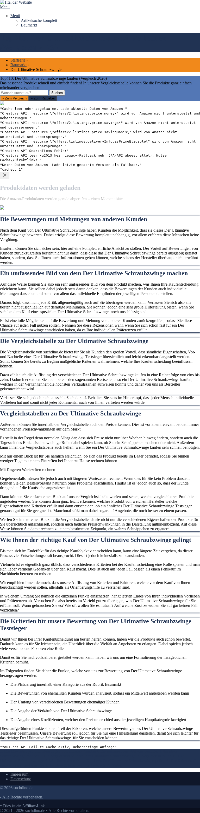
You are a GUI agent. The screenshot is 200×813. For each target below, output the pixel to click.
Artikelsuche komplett (39, 20)
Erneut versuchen (21, 280)
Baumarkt (29, 25)
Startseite (17, 60)
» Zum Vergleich (14, 98)
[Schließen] (4, 175)
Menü (15, 16)
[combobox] (24, 93)
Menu (5, 7)
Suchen (57, 93)
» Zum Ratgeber (43, 98)
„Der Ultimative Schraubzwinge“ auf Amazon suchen (51, 238)
